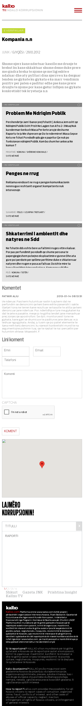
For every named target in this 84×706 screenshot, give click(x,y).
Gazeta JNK (32, 592)
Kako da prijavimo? (17, 669)
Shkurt (12, 592)
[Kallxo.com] (22, 8)
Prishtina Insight (62, 592)
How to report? (15, 689)
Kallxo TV (14, 596)
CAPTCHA (9, 402)
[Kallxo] (12, 607)
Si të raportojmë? (16, 649)
